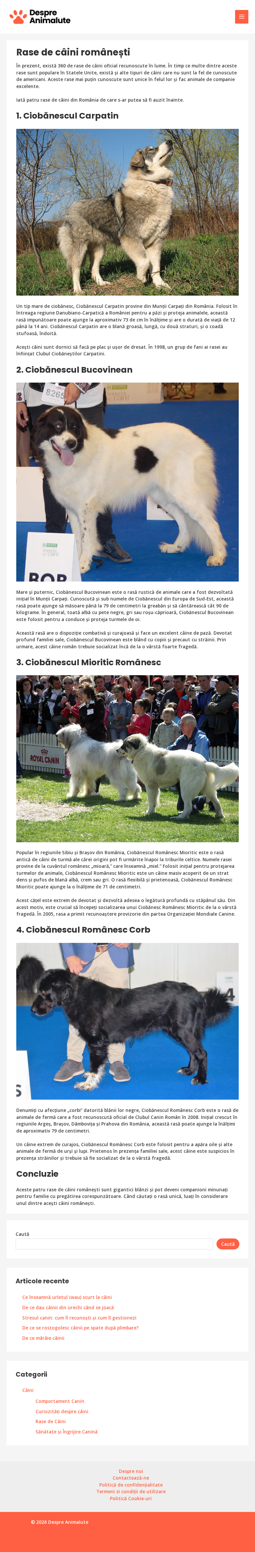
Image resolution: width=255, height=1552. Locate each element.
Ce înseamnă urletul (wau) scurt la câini (67, 1297)
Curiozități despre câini (62, 1411)
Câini (28, 1390)
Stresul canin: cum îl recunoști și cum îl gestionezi (79, 1318)
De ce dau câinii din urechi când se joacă (68, 1307)
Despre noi (131, 1471)
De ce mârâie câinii (43, 1338)
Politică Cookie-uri (131, 1498)
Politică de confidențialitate (131, 1485)
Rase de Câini (51, 1421)
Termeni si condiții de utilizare (131, 1491)
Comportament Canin (60, 1401)
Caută (22, 1234)
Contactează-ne (131, 1478)
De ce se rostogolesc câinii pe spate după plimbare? (80, 1327)
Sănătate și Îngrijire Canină (67, 1431)
